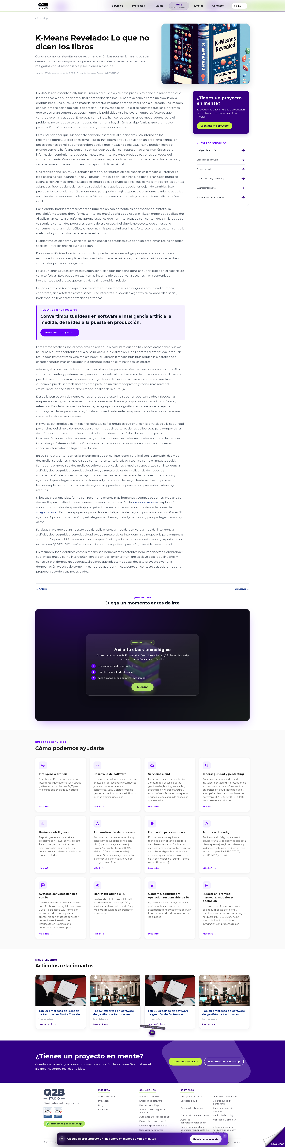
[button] (274, 1137)
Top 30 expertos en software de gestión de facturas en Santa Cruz (168, 1012)
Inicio (38, 18)
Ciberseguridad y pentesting (222, 1102)
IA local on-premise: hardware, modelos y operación (224, 1130)
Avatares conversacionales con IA (193, 1121)
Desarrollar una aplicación (153, 1121)
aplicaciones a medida (144, 502)
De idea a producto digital (153, 1125)
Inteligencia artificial (191, 1096)
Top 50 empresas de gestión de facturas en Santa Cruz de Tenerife (59, 1012)
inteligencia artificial (47, 512)
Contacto (103, 1109)
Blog (45, 18)
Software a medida (149, 1096)
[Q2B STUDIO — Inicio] (43, 6)
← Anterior (42, 588)
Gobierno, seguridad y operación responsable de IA (194, 1130)
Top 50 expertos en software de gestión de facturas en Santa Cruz (113, 1012)
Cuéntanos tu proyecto (60, 332)
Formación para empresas (194, 1115)
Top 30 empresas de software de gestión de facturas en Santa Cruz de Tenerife (223, 1012)
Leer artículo (47, 1024)
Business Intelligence (191, 1108)
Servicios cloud (188, 1100)
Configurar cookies (231, 1142)
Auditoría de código (223, 1115)
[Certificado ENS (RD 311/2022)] (58, 1112)
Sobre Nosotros (106, 1096)
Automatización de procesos (223, 1109)
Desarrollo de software (225, 1096)
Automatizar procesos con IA (154, 1116)
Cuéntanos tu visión (185, 1061)
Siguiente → (242, 588)
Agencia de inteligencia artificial (152, 1111)
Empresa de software (150, 1100)
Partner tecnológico (150, 1105)
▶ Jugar (142, 687)
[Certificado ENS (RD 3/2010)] (48, 1112)
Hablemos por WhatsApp (224, 1061)
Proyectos (103, 1100)
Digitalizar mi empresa (151, 1130)
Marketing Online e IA (224, 1119)
